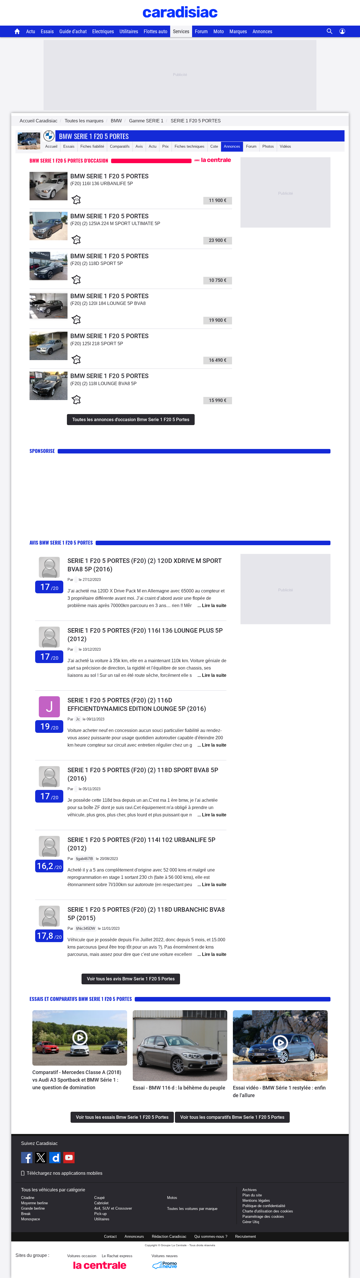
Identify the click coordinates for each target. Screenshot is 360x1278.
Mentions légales (256, 1200)
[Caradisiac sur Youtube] (69, 1158)
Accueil (51, 146)
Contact (110, 1236)
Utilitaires (129, 31)
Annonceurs (134, 1236)
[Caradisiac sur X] (41, 1158)
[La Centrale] (99, 1270)
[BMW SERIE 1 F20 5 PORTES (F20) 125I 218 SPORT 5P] (49, 359)
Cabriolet (101, 1203)
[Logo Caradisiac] (180, 23)
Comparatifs (120, 146)
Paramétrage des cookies (263, 1216)
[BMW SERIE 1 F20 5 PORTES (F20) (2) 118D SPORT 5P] (49, 279)
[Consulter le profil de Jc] (49, 717)
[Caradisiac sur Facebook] (27, 1158)
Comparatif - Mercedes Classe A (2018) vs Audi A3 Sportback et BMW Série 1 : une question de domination (76, 1079)
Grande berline (33, 1208)
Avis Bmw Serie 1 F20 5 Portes (61, 542)
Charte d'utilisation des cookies (267, 1211)
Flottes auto (155, 31)
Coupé (99, 1198)
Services (181, 31)
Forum (201, 31)
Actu (30, 31)
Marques (238, 31)
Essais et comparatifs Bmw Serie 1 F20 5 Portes (81, 998)
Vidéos (285, 146)
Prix (165, 146)
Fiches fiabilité (92, 146)
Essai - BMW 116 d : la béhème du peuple (179, 1088)
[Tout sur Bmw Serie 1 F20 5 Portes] (29, 148)
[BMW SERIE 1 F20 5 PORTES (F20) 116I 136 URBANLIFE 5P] (49, 199)
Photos (268, 146)
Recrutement (245, 1236)
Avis (139, 146)
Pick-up (100, 1214)
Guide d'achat (73, 31)
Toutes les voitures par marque (192, 1209)
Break (26, 1214)
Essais (47, 31)
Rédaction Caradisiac (169, 1236)
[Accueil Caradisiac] (17, 31)
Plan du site (252, 1195)
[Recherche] (329, 31)
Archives (249, 1190)
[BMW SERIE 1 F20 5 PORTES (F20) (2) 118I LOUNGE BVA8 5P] (49, 399)
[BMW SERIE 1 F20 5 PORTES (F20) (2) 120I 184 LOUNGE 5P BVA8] (49, 319)
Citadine (27, 1198)
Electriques (103, 31)
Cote (214, 146)
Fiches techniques (189, 146)
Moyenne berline (34, 1203)
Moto (218, 31)
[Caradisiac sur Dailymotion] (55, 1158)
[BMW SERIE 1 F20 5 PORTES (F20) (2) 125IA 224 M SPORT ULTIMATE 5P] (49, 239)
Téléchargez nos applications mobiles (64, 1173)
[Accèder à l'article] (79, 1038)
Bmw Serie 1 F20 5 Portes (94, 136)
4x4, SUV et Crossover (113, 1208)
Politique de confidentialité (263, 1206)
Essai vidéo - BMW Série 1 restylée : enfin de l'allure (279, 1091)
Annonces (262, 31)
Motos (172, 1198)
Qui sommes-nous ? (210, 1236)
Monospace (30, 1219)
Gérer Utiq (250, 1222)
